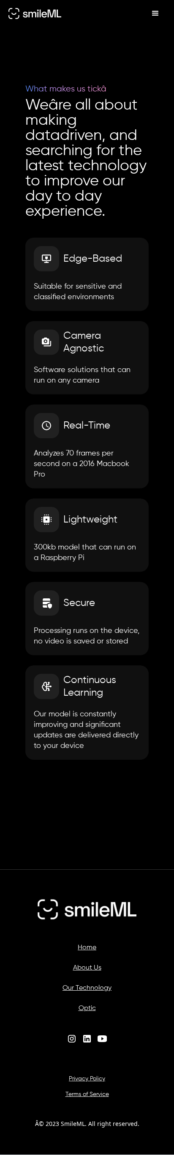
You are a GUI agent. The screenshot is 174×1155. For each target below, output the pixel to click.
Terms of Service (87, 1094)
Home (87, 947)
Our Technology (87, 988)
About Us (87, 968)
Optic (87, 1008)
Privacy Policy (87, 1079)
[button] (155, 13)
